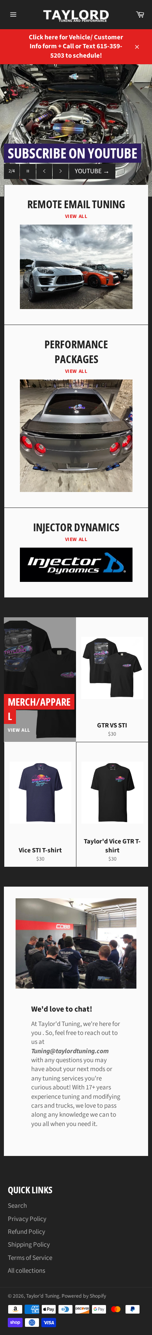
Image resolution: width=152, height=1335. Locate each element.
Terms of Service (30, 1258)
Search (17, 1205)
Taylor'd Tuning (42, 1296)
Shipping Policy (29, 1244)
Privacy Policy (27, 1219)
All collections (26, 1270)
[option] (76, 130)
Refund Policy (26, 1232)
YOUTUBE (92, 171)
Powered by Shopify (84, 1296)
